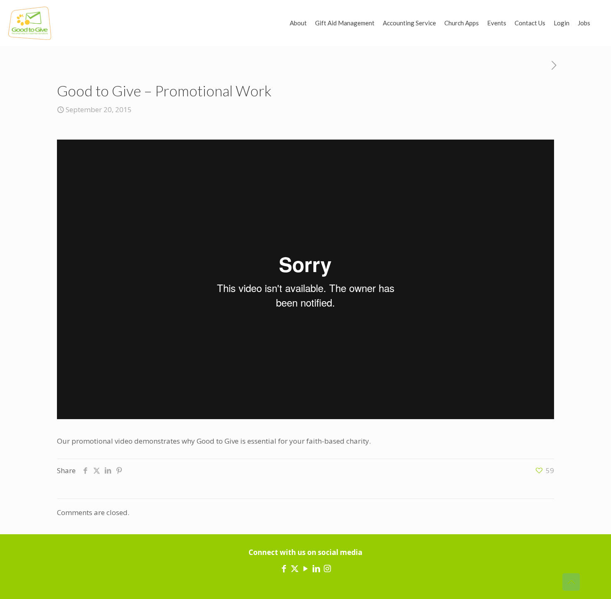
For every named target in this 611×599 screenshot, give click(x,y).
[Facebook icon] (284, 568)
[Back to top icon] (571, 582)
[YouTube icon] (305, 568)
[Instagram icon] (327, 568)
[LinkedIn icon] (316, 568)
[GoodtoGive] (29, 23)
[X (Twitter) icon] (295, 568)
